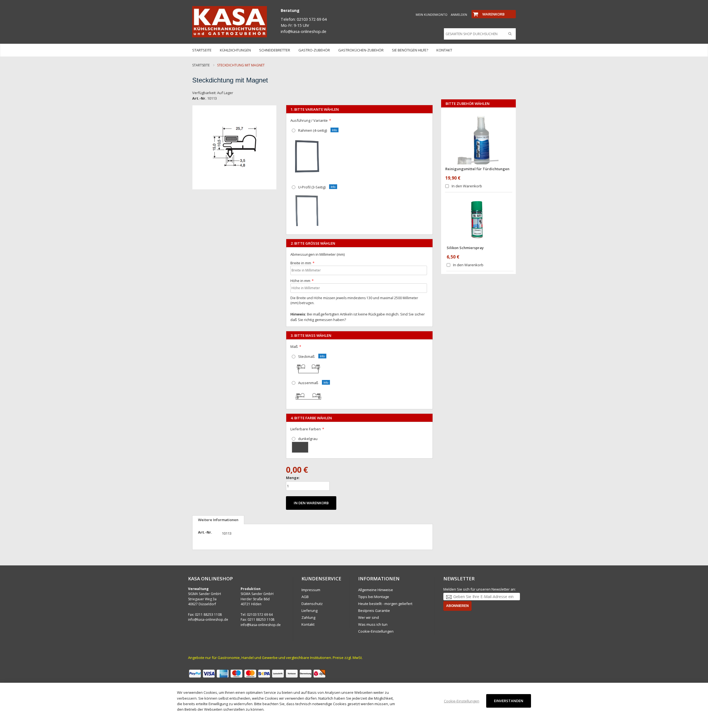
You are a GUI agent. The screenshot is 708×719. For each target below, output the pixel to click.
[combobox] (478, 34)
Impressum (310, 589)
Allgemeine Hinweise (375, 589)
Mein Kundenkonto (431, 14)
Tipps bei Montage (373, 596)
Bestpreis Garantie (374, 610)
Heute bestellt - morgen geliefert (385, 603)
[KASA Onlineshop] (229, 21)
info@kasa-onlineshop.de (208, 619)
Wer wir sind (368, 617)
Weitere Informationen (218, 519)
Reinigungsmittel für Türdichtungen (477, 168)
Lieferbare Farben (305, 428)
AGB (305, 596)
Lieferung (309, 610)
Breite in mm (300, 262)
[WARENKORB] (493, 9)
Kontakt (307, 624)
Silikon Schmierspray (465, 247)
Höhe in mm (300, 280)
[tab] (218, 519)
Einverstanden (508, 700)
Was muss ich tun (372, 624)
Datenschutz (312, 603)
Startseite (201, 65)
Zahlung (308, 617)
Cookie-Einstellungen (376, 631)
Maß (294, 346)
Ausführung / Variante (309, 120)
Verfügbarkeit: (204, 92)
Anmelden (459, 14)
